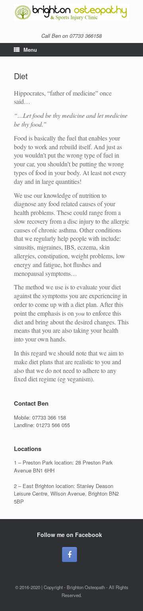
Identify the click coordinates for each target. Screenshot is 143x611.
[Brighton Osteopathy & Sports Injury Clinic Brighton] (71, 12)
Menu (30, 49)
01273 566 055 (53, 425)
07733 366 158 (49, 417)
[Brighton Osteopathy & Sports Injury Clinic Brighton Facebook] (69, 554)
